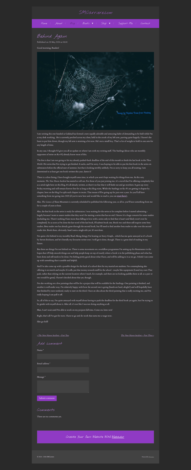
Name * (40, 350)
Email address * (43, 363)
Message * (41, 377)
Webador (118, 437)
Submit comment (47, 398)
